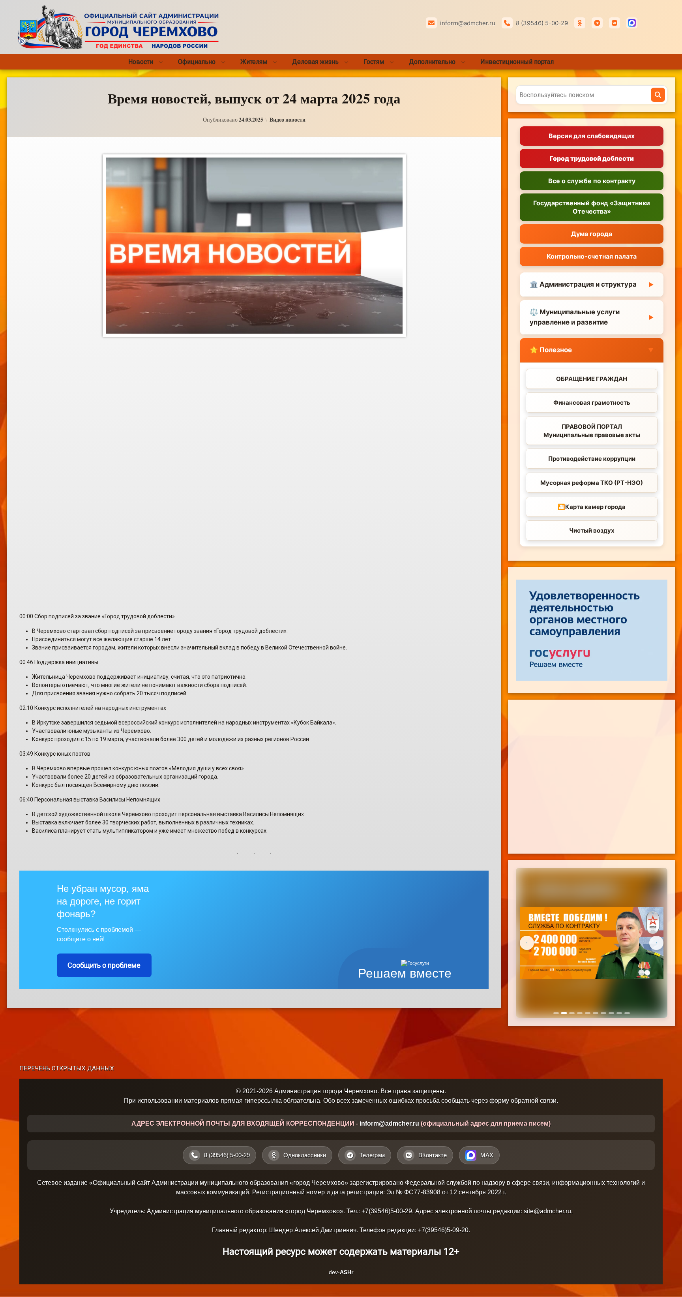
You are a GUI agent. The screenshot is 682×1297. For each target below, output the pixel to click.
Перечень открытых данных (66, 1068)
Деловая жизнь (315, 62)
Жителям (253, 62)
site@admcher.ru (547, 1211)
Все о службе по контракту (591, 181)
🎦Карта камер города (592, 507)
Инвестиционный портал (517, 62)
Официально (196, 62)
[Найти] (658, 95)
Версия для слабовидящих (592, 136)
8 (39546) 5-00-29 (542, 23)
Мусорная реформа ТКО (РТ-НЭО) (591, 482)
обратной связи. (534, 1100)
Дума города (591, 234)
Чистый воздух (592, 530)
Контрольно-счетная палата (592, 256)
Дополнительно (432, 62)
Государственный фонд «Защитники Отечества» (591, 207)
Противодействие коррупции (591, 458)
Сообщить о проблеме (104, 965)
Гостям (373, 62)
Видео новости (287, 120)
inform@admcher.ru (467, 23)
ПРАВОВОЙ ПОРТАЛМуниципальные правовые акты (591, 431)
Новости (140, 62)
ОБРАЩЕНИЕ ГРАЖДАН (591, 379)
